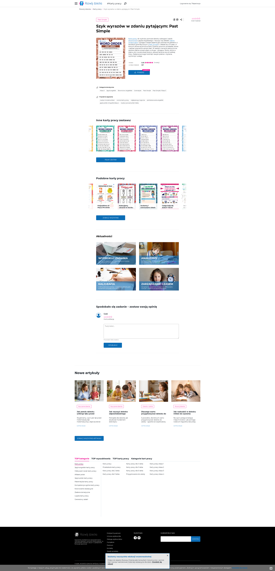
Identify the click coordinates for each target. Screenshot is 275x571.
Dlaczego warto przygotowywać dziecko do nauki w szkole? (153, 414)
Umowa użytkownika (114, 536)
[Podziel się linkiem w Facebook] (174, 19)
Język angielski (111, 90)
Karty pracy (115, 3)
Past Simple (102, 20)
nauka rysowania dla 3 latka (130, 103)
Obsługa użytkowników (114, 539)
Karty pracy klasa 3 (157, 471)
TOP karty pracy (121, 459)
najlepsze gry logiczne (138, 100)
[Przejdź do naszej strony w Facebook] (135, 537)
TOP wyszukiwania (100, 459)
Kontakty (110, 548)
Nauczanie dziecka (84, 406)
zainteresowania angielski (155, 100)
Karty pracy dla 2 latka (111, 471)
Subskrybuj (195, 539)
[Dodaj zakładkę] (181, 19)
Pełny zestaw (111, 160)
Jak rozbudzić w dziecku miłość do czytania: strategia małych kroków (184, 414)
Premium (110, 545)
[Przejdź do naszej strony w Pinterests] (139, 537)
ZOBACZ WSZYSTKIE (111, 218)
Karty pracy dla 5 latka (134, 467)
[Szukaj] (125, 3)
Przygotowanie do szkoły (135, 474)
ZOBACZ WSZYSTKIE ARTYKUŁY (89, 438)
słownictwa (132, 41)
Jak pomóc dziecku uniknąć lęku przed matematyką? (85, 414)
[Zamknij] (271, 568)
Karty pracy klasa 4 (157, 474)
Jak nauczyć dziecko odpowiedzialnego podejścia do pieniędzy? (120, 414)
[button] (92, 138)
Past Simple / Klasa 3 (159, 90)
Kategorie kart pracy (141, 459)
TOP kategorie (82, 459)
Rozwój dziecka (180, 406)
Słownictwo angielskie (125, 90)
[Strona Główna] (91, 3)
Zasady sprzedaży (112, 551)
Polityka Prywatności (114, 533)
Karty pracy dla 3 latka (111, 474)
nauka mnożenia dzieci (107, 100)
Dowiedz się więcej (239, 568)
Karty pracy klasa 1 (157, 464)
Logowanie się (185, 4)
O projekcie (110, 542)
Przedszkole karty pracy (112, 467)
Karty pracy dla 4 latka (134, 464)
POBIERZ (140, 72)
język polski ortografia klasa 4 (109, 103)
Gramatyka (137, 90)
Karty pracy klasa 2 (157, 467)
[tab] (82, 459)
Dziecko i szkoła (148, 406)
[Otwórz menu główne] (76, 3)
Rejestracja (196, 4)
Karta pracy (132, 39)
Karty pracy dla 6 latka (134, 471)
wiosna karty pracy (123, 100)
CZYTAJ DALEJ (81, 426)
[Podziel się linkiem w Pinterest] (177, 19)
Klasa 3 (102, 90)
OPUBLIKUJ (112, 345)
